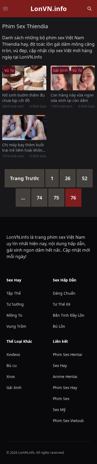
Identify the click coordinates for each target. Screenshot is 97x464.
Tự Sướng (15, 304)
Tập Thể (13, 293)
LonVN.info (48, 8)
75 (56, 197)
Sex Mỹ (59, 409)
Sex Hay (60, 365)
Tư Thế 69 (61, 304)
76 (73, 197)
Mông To (14, 315)
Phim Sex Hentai (67, 354)
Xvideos (13, 354)
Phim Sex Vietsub (68, 420)
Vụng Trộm (16, 326)
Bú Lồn (59, 326)
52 (84, 178)
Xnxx (10, 376)
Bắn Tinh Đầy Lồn (68, 315)
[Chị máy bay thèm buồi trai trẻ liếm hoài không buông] (24, 127)
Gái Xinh (14, 387)
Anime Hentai (65, 376)
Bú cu (11, 365)
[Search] (89, 8)
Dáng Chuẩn (64, 293)
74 (39, 197)
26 (67, 178)
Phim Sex (61, 398)
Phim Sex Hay (65, 387)
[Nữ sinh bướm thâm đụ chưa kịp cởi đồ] (24, 78)
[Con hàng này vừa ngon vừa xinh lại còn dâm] (73, 78)
